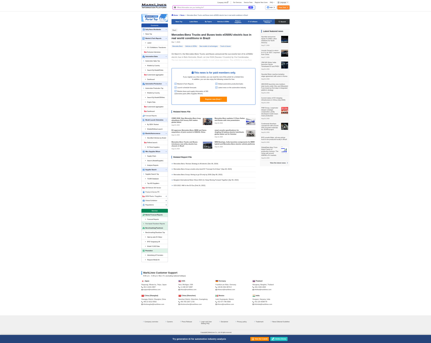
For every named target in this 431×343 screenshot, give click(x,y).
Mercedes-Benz (177, 46)
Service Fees (248, 2)
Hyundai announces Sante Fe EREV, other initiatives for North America (269, 39)
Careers (170, 322)
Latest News (193, 21)
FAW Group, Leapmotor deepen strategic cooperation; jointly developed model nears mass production (269, 112)
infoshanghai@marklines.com (153, 304)
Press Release (187, 322)
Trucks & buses (225, 46)
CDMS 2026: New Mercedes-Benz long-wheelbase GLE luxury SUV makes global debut (186, 120)
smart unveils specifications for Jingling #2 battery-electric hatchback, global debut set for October (229, 132)
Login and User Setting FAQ (206, 322)
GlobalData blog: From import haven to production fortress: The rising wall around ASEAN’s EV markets (269, 151)
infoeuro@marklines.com (226, 289)
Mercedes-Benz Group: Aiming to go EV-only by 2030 (193, 174)
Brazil (174, 30)
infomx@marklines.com (225, 304)
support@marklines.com (152, 289)
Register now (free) (212, 99)
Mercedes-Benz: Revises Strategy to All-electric (191, 164)
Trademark (259, 322)
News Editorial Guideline (281, 322)
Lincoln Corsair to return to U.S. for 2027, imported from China (270, 52)
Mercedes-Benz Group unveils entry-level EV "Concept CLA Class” (197, 169)
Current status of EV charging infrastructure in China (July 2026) (273, 99)
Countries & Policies (267, 21)
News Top (179, 21)
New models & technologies (209, 46)
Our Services (237, 2)
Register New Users (261, 2)
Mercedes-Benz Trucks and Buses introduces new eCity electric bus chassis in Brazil (185, 144)
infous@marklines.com (188, 289)
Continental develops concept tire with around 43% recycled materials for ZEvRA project (269, 126)
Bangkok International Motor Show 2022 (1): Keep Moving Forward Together (201, 180)
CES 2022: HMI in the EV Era (184, 185)
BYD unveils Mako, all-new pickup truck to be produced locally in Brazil (274, 138)
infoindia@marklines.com (263, 304)
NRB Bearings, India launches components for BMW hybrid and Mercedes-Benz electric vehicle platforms (235, 143)
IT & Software (252, 21)
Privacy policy (242, 322)
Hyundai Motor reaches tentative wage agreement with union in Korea (274, 75)
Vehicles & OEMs (223, 21)
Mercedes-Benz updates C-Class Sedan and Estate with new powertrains (230, 119)
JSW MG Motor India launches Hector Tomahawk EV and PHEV (270, 64)
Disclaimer (224, 322)
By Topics (208, 21)
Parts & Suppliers (238, 21)
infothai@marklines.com (262, 289)
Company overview (151, 322)
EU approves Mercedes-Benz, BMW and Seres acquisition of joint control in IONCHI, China (189, 131)
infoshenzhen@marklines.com (191, 304)
